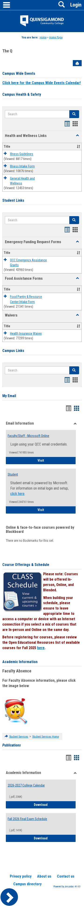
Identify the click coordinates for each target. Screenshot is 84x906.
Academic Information (20, 662)
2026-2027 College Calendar (26, 785)
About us (44, 876)
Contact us (65, 876)
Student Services (18, 736)
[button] (77, 135)
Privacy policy (21, 876)
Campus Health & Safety (21, 94)
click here (17, 493)
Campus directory (27, 884)
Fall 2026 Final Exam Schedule (27, 819)
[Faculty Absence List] (15, 711)
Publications (11, 745)
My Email (9, 396)
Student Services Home (45, 736)
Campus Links (13, 350)
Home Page (56, 37)
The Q (7, 50)
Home (43, 37)
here (41, 648)
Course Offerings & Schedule (25, 564)
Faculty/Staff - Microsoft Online (28, 436)
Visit (57, 460)
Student (13, 474)
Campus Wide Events (18, 73)
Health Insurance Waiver (26, 333)
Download (55, 805)
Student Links (13, 200)
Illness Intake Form (22, 166)
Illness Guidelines (21, 154)
